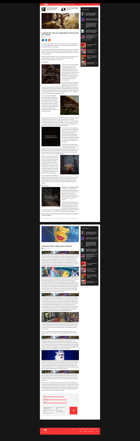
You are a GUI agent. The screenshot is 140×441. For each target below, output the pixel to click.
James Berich (45, 36)
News (52, 4)
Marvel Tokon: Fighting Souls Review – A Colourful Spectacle (92, 51)
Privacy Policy (91, 431)
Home (49, 4)
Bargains (59, 4)
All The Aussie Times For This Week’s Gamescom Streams (92, 19)
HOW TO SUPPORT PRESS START (70, 1)
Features (68, 4)
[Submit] (49, 40)
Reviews (55, 4)
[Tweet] (46, 40)
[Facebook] (93, 4)
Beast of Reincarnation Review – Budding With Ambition (92, 57)
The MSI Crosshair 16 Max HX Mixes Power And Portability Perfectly (72, 8)
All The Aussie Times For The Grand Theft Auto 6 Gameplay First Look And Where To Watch (92, 37)
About (81, 431)
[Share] (43, 40)
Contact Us (85, 431)
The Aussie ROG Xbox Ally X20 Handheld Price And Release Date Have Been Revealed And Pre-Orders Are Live (91, 25)
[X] (95, 4)
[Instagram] (96, 4)
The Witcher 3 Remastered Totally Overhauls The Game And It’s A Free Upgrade (91, 31)
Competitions (64, 4)
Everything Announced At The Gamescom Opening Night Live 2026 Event (52, 8)
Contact (72, 4)
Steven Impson (45, 248)
